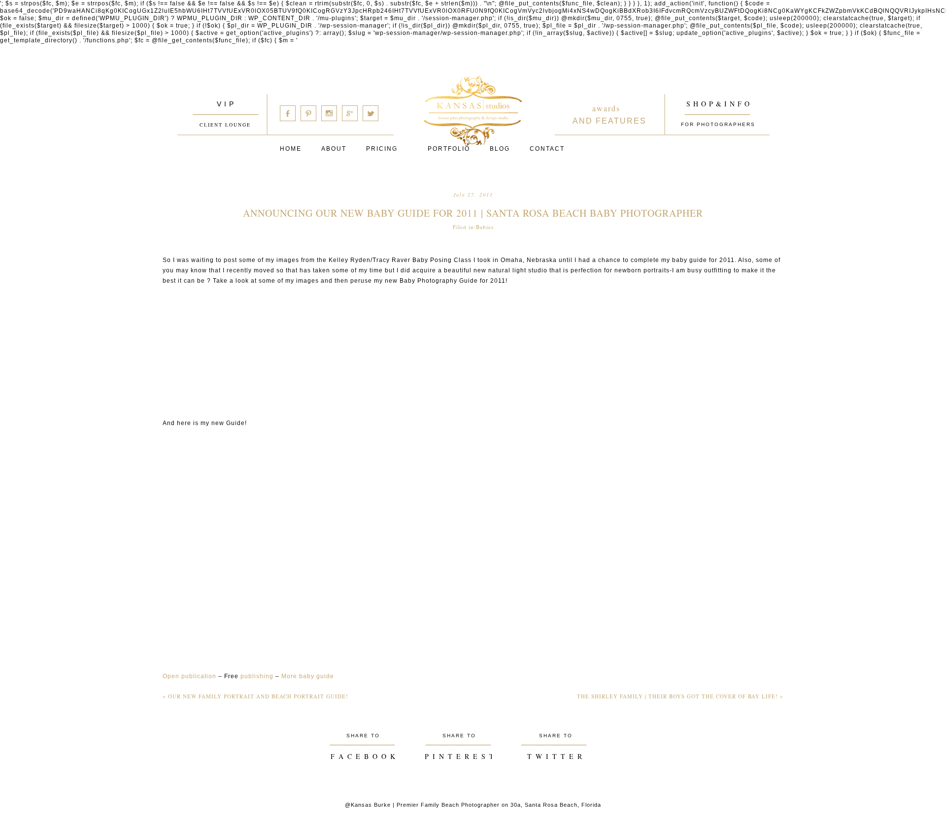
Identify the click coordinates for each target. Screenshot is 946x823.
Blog (500, 149)
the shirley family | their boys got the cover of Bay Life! (680, 696)
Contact (547, 149)
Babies (485, 226)
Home (291, 149)
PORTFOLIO (449, 149)
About (333, 149)
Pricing (382, 149)
